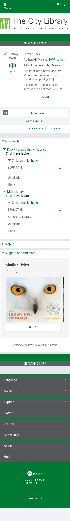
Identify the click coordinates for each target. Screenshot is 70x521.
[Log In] (57, 4)
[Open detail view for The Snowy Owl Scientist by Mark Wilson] (33, 299)
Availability (12, 141)
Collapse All (56, 128)
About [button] (8, 446)
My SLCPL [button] (11, 391)
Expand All (36, 128)
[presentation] (33, 299)
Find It (33, 327)
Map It (9, 244)
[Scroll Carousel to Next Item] (17, 271)
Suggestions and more (20, 253)
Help (7, 457)
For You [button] (9, 424)
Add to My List (34, 120)
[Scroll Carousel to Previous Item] (7, 271)
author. (49, 59)
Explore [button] (9, 402)
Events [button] (8, 413)
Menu (7, 8)
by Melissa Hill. (47, 65)
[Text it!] (60, 167)
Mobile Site (35, 498)
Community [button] (11, 435)
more (46, 97)
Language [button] (10, 380)
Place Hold (37, 112)
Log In (64, 4)
